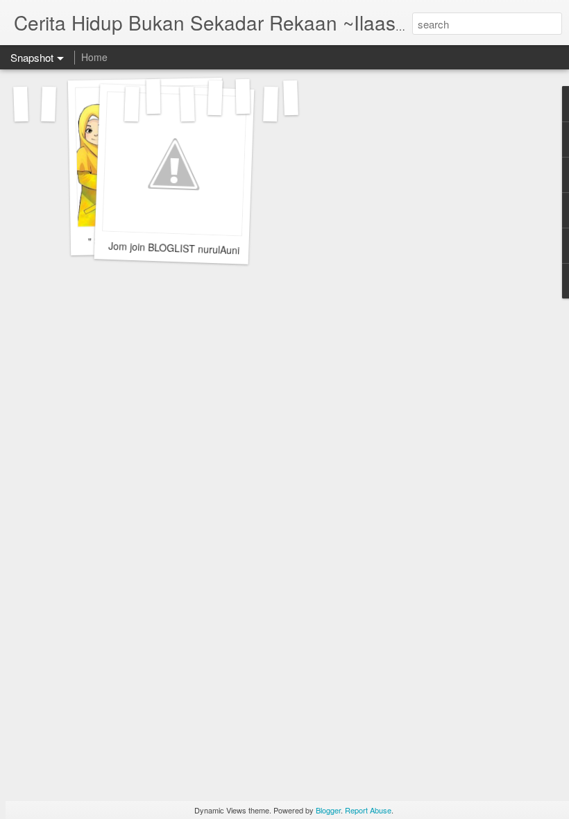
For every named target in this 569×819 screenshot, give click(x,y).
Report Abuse (368, 810)
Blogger (328, 810)
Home (94, 57)
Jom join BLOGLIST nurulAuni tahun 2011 (200, 249)
